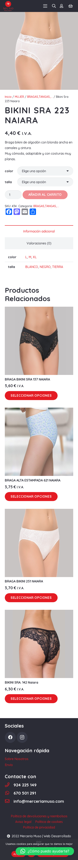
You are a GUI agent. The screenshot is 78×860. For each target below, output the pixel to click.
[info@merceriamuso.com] (9, 801)
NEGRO (45, 267)
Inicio (8, 97)
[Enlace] (8, 6)
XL (35, 257)
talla (8, 182)
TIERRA (57, 267)
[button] (45, 851)
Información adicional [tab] (39, 231)
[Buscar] (54, 6)
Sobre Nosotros (16, 759)
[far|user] (62, 6)
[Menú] (45, 6)
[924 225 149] (9, 784)
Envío (9, 765)
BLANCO (31, 267)
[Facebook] (10, 737)
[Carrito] (70, 6)
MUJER (19, 97)
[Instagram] (22, 737)
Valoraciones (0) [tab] (39, 243)
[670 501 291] (9, 793)
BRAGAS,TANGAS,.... (40, 97)
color (9, 171)
